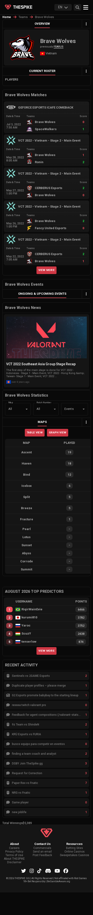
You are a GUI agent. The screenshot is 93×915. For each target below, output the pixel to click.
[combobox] (67, 409)
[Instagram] (32, 870)
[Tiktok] (39, 870)
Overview (42, 23)
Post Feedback (42, 855)
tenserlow (28, 641)
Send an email (42, 851)
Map (10, 402)
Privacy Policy (14, 851)
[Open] (84, 409)
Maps (42, 422)
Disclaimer (14, 862)
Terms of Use (14, 855)
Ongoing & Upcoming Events (42, 293)
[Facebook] (65, 870)
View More (46, 270)
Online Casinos (74, 851)
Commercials (42, 848)
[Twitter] (23, 870)
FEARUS (58, 46)
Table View (35, 432)
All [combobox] (10, 409)
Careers (14, 848)
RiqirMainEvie (31, 609)
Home (6, 17)
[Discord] (48, 870)
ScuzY (26, 633)
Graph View (57, 432)
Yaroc (26, 625)
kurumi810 (29, 617)
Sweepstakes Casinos (74, 855)
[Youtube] (57, 870)
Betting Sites (74, 848)
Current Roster (42, 71)
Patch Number (43, 402)
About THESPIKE (14, 858)
